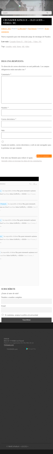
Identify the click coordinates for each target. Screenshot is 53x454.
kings (19, 46)
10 (34, 184)
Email (3, 306)
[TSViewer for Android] (31, 349)
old (23, 46)
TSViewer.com (9, 345)
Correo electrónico (8, 119)
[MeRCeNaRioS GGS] (27, 6)
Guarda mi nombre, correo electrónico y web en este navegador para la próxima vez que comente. (26, 146)
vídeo (27, 46)
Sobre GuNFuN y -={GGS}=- (18, 194)
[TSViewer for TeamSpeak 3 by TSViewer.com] (11, 349)
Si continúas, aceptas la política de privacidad (21, 315)
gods (14, 46)
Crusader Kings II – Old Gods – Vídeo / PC (25, 42)
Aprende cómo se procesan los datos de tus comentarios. (21, 161)
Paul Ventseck (32, 29)
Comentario (6, 74)
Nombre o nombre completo (11, 297)
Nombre (5, 108)
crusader (9, 46)
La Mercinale (22, 29)
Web (3, 131)
